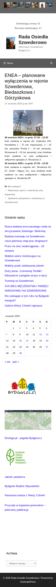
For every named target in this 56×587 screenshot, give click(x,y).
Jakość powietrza (15, 476)
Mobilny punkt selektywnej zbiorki (24, 265)
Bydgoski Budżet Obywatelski (22, 486)
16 (20, 341)
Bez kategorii (14, 186)
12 (40, 334)
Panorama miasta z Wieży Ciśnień (25, 495)
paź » (16, 361)
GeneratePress (28, 581)
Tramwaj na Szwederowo (19, 280)
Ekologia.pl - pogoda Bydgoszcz (23, 438)
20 (47, 341)
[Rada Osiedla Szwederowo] (10, 43)
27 (47, 347)
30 (20, 353)
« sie (7, 361)
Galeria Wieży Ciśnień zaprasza (23, 305)
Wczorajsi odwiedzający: (26, 28)
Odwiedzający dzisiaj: (27, 23)
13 (47, 334)
